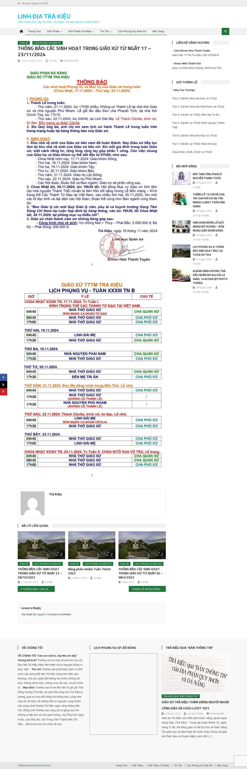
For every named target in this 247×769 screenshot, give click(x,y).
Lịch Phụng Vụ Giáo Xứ (132, 31)
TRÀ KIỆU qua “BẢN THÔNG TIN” (189, 647)
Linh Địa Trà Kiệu (44, 16)
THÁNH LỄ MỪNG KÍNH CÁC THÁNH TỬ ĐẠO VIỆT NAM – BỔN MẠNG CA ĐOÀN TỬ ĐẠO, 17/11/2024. (149, 589)
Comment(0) (71, 60)
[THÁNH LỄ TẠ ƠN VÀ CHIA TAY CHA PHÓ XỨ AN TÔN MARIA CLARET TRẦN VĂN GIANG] (181, 198)
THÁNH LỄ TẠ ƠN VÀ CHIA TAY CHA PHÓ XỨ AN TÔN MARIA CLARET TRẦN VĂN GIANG (209, 200)
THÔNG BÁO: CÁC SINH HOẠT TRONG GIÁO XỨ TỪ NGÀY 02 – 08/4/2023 (140, 573)
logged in (42, 614)
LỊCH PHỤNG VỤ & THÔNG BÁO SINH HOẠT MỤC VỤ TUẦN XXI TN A (208, 251)
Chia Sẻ (24, 43)
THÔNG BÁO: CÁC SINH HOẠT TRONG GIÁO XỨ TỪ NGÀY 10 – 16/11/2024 (39, 589)
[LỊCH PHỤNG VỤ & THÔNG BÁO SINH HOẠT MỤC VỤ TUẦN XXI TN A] (181, 251)
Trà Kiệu (53, 61)
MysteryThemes (41, 765)
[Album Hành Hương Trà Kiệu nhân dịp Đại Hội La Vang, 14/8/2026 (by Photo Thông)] (181, 275)
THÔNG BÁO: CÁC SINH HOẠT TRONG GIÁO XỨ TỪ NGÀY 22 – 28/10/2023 (40, 573)
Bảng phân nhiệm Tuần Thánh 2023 (89, 571)
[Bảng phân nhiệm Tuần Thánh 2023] (92, 545)
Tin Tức (104, 31)
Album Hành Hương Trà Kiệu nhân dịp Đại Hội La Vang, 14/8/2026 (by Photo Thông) (210, 277)
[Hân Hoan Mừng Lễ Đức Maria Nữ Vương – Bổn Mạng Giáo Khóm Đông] (181, 226)
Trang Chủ (34, 31)
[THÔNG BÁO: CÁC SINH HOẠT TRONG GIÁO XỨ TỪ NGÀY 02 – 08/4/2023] (142, 545)
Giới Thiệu (53, 31)
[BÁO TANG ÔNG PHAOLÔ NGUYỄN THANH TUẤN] (181, 178)
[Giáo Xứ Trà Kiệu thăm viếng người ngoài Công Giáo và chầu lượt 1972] (195, 672)
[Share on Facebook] (3, 377)
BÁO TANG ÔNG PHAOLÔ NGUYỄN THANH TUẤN (207, 176)
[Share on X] (3, 384)
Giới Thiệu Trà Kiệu (79, 31)
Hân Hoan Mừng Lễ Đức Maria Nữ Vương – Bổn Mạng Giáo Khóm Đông (208, 226)
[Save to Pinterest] (3, 391)
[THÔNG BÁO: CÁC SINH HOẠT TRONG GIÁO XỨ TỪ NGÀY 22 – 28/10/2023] (41, 545)
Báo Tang (158, 31)
